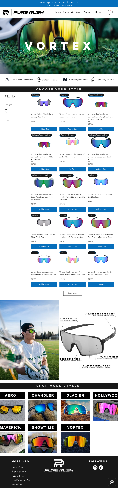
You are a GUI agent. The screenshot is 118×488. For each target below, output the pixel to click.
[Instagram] (95, 467)
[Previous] (13, 46)
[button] (98, 12)
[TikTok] (101, 467)
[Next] (105, 46)
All (6, 109)
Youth (7, 112)
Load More (72, 293)
